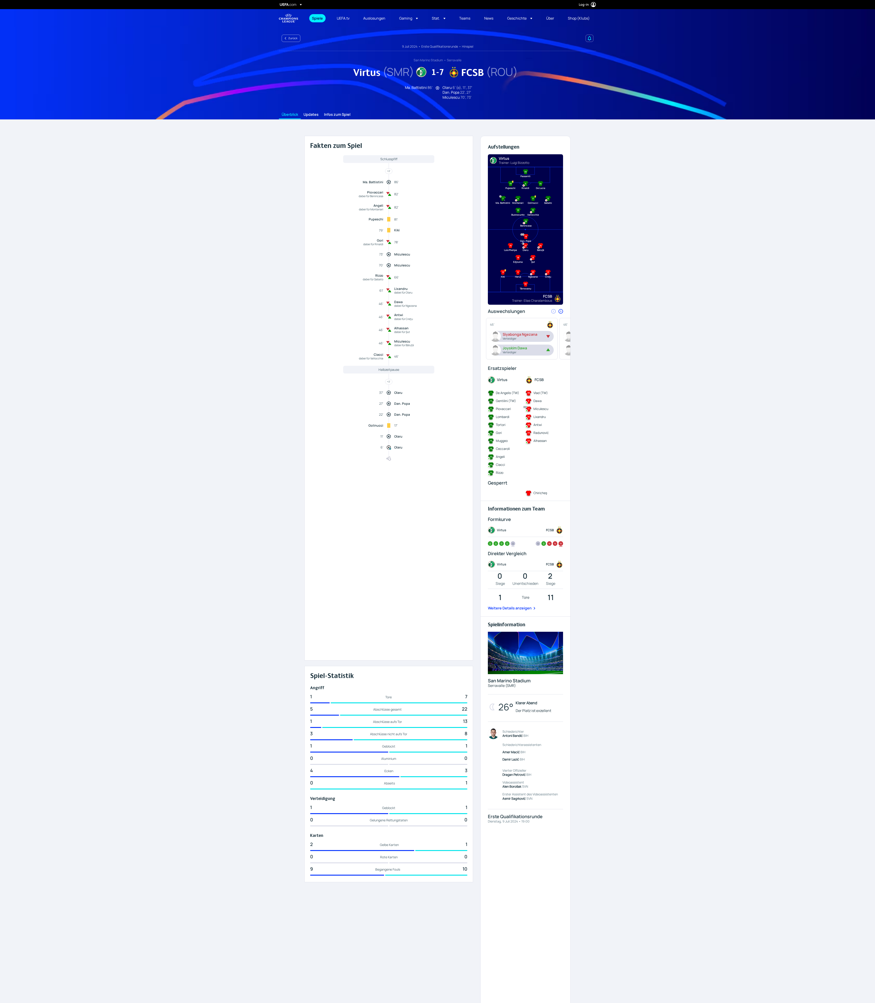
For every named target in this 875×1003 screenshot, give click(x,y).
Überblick (290, 115)
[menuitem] (318, 18)
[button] (408, 18)
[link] (317, 18)
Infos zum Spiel (337, 115)
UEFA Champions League (288, 18)
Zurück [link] (292, 38)
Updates (311, 115)
